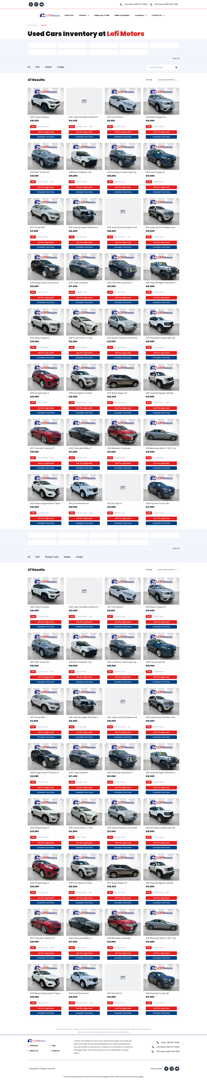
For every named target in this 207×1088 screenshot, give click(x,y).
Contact (56, 1050)
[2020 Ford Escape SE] (161, 169)
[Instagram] (36, 4)
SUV (38, 67)
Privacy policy (156, 1068)
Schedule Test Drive (45, 137)
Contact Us (157, 15)
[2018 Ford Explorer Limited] (84, 390)
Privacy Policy (114, 1076)
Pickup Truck (52, 556)
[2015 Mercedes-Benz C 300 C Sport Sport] (161, 445)
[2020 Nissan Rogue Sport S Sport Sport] (46, 500)
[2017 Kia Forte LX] (123, 500)
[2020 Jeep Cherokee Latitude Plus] (84, 114)
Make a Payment (122, 15)
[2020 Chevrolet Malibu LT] (84, 445)
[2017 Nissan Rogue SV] (123, 390)
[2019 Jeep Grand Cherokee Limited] (123, 224)
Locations (139, 15)
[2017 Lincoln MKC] (46, 224)
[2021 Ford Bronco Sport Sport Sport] (123, 169)
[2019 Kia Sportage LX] (46, 390)
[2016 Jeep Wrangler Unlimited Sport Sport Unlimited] (84, 224)
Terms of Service (131, 1076)
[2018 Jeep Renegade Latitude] (161, 390)
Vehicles (34, 1045)
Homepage (32, 25)
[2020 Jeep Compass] (46, 114)
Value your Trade (101, 15)
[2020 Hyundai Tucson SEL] (161, 500)
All (29, 67)
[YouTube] (41, 4)
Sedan (48, 67)
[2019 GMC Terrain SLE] (46, 169)
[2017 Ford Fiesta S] (123, 114)
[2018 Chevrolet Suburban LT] (123, 279)
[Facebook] (31, 4)
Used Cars (69, 15)
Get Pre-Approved (46, 132)
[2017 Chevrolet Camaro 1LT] (46, 445)
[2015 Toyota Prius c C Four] (84, 335)
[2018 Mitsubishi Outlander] (123, 445)
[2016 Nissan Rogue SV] (161, 114)
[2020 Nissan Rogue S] (46, 335)
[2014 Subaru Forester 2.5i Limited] (123, 335)
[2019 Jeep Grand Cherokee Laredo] (161, 224)
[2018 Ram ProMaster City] (84, 169)
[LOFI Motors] (50, 15)
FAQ (54, 1045)
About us (34, 1050)
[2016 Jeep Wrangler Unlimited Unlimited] (161, 279)
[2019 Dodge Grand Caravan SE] (46, 279)
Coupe (60, 67)
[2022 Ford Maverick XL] (84, 500)
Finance (82, 15)
